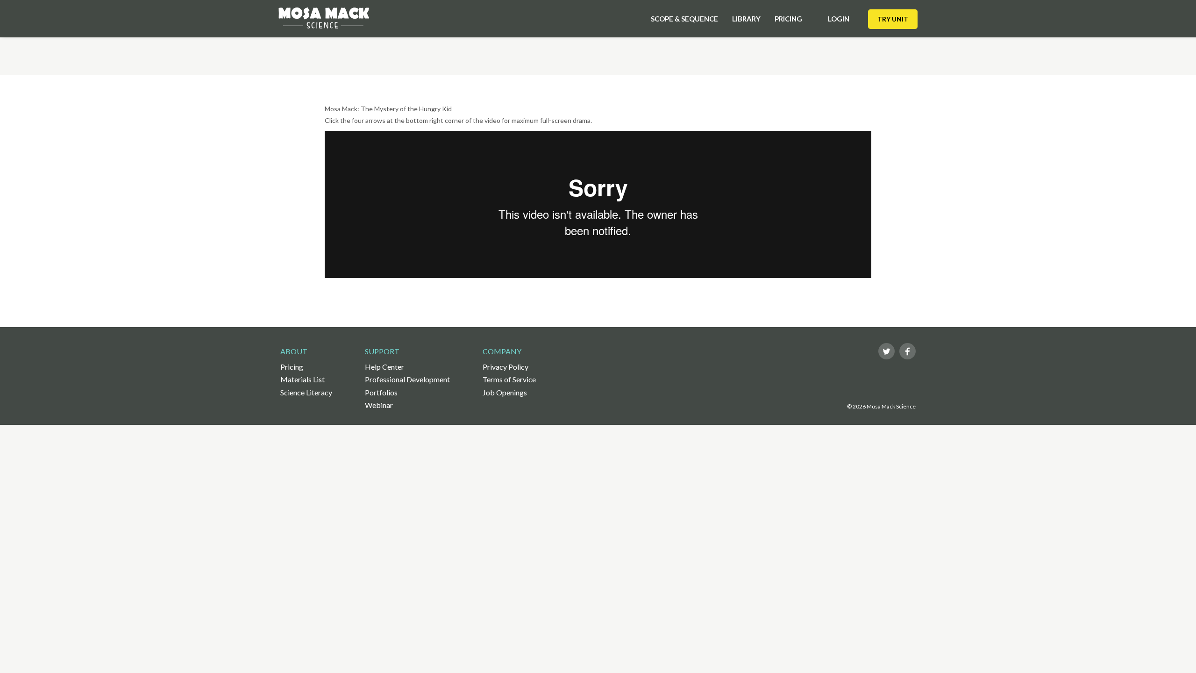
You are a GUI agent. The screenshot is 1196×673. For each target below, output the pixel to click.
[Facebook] (907, 351)
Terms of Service (509, 379)
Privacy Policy (505, 366)
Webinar (379, 405)
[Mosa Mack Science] (324, 18)
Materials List (302, 379)
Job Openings (505, 392)
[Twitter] (886, 351)
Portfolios (381, 392)
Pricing (788, 18)
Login (838, 18)
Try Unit (892, 19)
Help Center (384, 366)
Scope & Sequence (684, 18)
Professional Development (407, 379)
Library (746, 18)
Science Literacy (306, 392)
